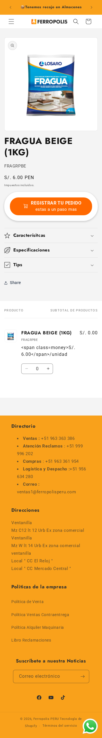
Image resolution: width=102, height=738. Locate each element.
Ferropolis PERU (46, 719)
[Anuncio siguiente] (91, 7)
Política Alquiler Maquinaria (37, 627)
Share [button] (15, 282)
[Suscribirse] (82, 676)
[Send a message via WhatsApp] (90, 726)
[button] (11, 21)
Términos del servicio (59, 726)
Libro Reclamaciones (31, 640)
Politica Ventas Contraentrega (40, 614)
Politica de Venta (27, 601)
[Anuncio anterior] (10, 7)
